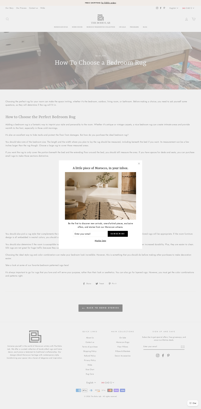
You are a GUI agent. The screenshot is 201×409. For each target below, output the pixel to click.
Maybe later (100, 240)
